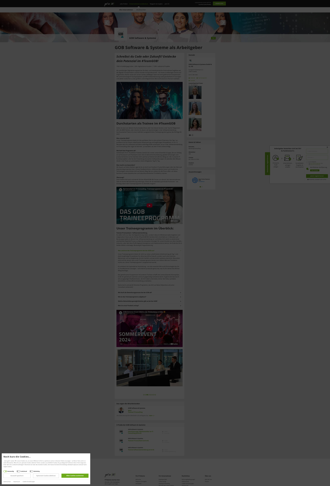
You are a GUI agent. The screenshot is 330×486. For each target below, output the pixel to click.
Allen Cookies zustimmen (75, 475)
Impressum (16, 481)
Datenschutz (7, 481)
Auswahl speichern (17, 476)
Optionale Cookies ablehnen (46, 476)
